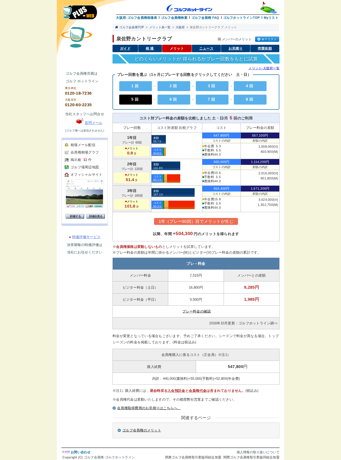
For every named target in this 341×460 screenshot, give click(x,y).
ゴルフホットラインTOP (241, 17)
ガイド (125, 48)
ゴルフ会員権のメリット (141, 430)
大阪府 (180, 27)
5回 (135, 99)
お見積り (235, 48)
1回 (135, 86)
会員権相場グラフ (85, 152)
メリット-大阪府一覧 (264, 68)
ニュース (206, 48)
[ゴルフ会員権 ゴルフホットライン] (78, 13)
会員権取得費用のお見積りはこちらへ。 (149, 408)
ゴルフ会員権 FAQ (205, 17)
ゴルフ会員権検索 (174, 17)
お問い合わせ (81, 452)
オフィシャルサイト (86, 174)
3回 (212, 86)
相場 (150, 48)
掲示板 (76, 160)
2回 (173, 86)
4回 (250, 86)
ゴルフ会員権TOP (131, 27)
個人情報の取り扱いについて (258, 452)
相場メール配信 (83, 145)
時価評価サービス (86, 237)
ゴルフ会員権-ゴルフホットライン (109, 457)
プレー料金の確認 (196, 311)
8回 (250, 99)
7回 (212, 99)
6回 (173, 99)
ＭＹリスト (269, 39)
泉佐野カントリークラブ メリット (213, 27)
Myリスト (271, 17)
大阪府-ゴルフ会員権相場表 (136, 17)
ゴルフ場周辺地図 (85, 167)
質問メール (93, 123)
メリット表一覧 (160, 27)
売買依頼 (265, 48)
